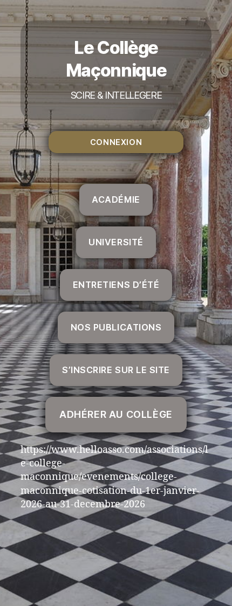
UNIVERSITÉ (115, 242)
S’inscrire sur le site (116, 369)
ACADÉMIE (116, 199)
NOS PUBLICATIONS (116, 327)
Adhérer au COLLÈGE (116, 414)
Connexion (116, 142)
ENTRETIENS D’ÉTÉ (116, 284)
